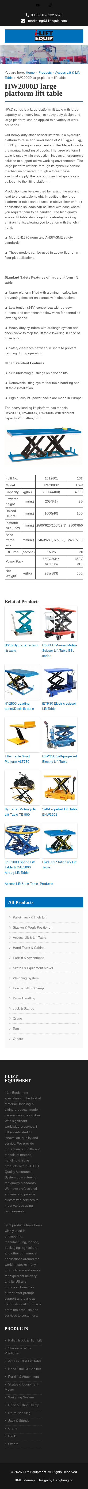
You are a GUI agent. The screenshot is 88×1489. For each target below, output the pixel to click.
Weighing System (26, 978)
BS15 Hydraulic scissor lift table (22, 647)
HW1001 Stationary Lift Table (59, 864)
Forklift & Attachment (28, 958)
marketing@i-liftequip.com (47, 21)
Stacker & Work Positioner (32, 927)
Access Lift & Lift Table (21, 884)
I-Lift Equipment (34, 1472)
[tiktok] (50, 5)
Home (30, 72)
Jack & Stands (23, 1008)
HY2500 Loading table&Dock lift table (19, 706)
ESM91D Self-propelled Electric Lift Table (59, 758)
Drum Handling (24, 998)
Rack (16, 1028)
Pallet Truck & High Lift (29, 917)
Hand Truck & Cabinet (29, 948)
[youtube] (38, 5)
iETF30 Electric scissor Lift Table (59, 706)
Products (45, 72)
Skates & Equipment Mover (33, 968)
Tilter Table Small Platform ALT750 (17, 758)
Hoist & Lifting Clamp (28, 988)
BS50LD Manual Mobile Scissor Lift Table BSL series (59, 650)
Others (18, 1039)
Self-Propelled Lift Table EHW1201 (59, 811)
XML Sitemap (25, 1480)
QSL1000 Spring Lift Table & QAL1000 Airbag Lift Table (20, 867)
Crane (17, 1018)
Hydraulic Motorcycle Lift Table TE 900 (20, 811)
